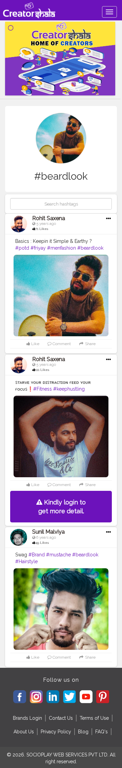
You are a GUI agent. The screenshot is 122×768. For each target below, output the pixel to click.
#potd (22, 248)
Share (90, 343)
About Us (24, 731)
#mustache (58, 554)
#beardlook (90, 248)
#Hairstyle (26, 561)
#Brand (36, 554)
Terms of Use (94, 718)
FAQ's (101, 731)
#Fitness (42, 389)
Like (34, 343)
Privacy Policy (56, 731)
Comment (61, 343)
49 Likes (42, 542)
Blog (83, 731)
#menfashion (61, 248)
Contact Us (61, 718)
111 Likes (42, 370)
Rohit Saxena (48, 218)
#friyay (38, 248)
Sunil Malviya (48, 532)
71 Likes (41, 229)
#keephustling (69, 389)
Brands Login (27, 718)
